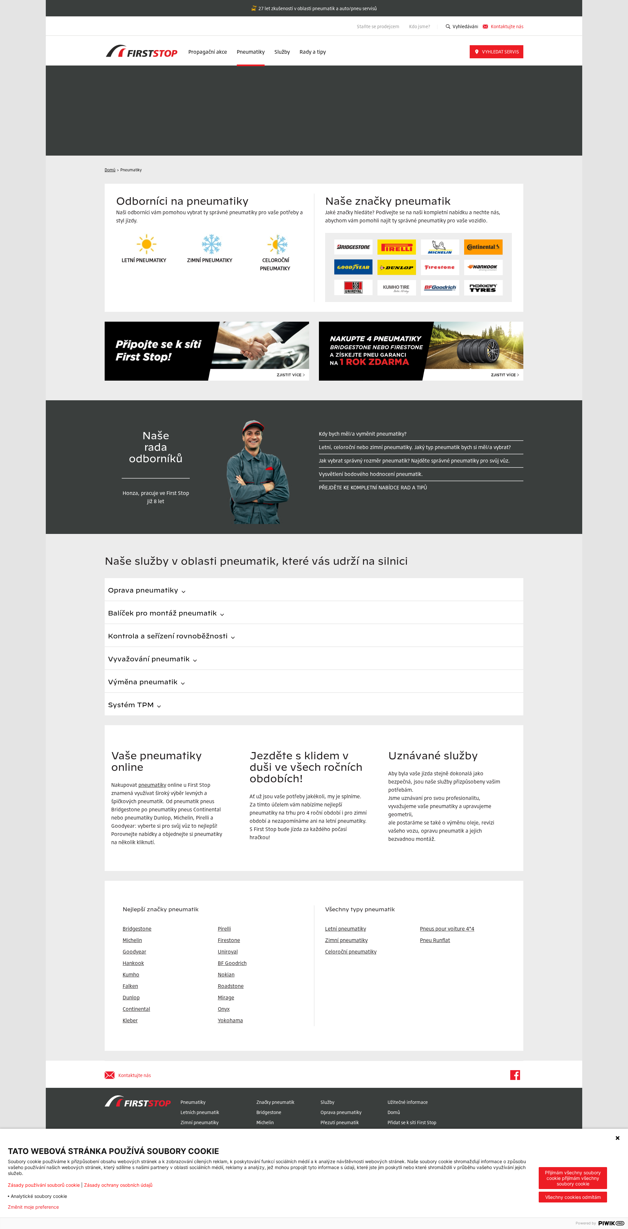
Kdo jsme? (420, 26)
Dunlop (131, 997)
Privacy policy (84, 1207)
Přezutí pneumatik (340, 1122)
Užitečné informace (408, 1102)
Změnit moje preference (33, 1207)
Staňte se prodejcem (378, 26)
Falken (130, 986)
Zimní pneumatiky (346, 940)
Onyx (224, 1009)
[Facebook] (514, 1075)
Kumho (131, 974)
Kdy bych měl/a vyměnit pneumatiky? (363, 433)
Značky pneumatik (275, 1102)
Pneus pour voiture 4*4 (447, 928)
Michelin (265, 1122)
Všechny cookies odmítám (573, 1197)
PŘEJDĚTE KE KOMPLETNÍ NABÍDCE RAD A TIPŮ (373, 487)
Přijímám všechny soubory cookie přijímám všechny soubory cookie (573, 1178)
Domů (394, 1112)
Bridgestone (268, 1112)
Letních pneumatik (200, 1112)
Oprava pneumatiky (341, 1112)
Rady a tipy (313, 51)
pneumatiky (152, 785)
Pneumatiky (251, 51)
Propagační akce (207, 51)
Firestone (229, 940)
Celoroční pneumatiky (350, 951)
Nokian (226, 974)
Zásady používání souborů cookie (44, 1185)
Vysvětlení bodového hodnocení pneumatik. (371, 474)
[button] (496, 51)
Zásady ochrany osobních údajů (118, 1185)
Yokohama (230, 1020)
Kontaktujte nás (507, 26)
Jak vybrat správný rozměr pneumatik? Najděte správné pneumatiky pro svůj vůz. (414, 460)
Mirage (226, 997)
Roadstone (231, 986)
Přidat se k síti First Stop (412, 1122)
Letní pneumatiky (345, 928)
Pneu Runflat (435, 940)
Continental (136, 1009)
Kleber (130, 1020)
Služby (282, 51)
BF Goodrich (232, 963)
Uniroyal (228, 951)
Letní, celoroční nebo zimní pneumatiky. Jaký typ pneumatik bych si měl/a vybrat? (415, 447)
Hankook (133, 963)
